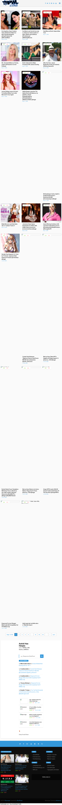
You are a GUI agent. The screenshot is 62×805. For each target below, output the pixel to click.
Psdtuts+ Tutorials (52, 754)
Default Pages (50, 765)
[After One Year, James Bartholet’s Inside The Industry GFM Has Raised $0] (51, 60)
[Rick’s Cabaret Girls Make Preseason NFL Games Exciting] (31, 60)
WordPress (19, 800)
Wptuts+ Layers (51, 759)
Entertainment (36, 756)
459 (31, 710)
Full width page (51, 767)
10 (35, 634)
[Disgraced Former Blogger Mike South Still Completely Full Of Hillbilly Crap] (10, 501)
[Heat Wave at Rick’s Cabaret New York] (51, 29)
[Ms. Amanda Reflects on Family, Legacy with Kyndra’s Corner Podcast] (10, 60)
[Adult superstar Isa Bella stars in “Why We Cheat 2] (31, 503)
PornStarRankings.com (39, 767)
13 (46, 12)
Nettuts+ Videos (51, 756)
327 (31, 717)
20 (39, 634)
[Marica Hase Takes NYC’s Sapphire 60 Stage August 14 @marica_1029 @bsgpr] (51, 235)
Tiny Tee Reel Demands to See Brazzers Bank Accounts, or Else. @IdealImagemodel (31, 691)
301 (31, 725)
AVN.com (35, 769)
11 (46, 44)
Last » (54, 634)
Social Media (36, 754)
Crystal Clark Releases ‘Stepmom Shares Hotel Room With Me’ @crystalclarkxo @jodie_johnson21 (30, 670)
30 (42, 634)
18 (4, 72)
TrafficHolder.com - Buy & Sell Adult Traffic (10, 804)
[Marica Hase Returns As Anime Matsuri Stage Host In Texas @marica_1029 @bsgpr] (31, 367)
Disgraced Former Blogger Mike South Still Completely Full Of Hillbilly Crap (29, 677)
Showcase (7, 800)
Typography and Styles (53, 769)
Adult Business (4, 764)
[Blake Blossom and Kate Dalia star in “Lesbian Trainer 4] (10, 222)
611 (31, 702)
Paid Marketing (36, 759)
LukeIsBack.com (37, 765)
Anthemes (58, 800)
